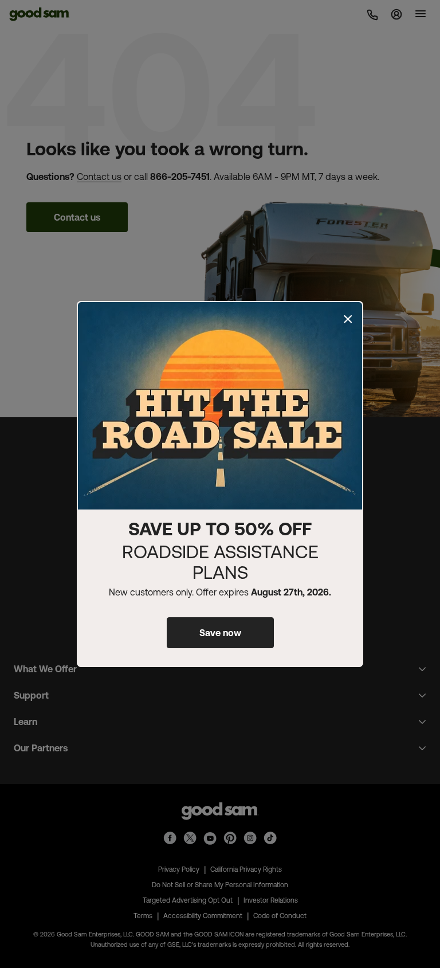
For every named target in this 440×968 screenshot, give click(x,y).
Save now (220, 633)
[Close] (347, 319)
